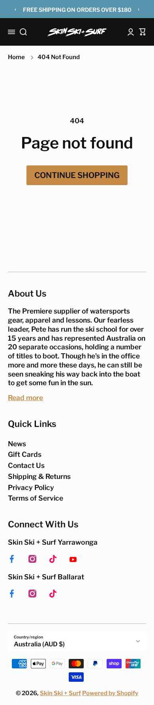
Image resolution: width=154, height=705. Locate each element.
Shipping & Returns (39, 476)
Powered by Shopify (110, 693)
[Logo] (77, 32)
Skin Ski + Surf (60, 693)
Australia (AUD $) (39, 644)
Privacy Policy (31, 487)
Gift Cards (24, 454)
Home (16, 57)
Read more (25, 397)
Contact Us (26, 465)
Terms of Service (35, 498)
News (17, 444)
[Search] (23, 31)
